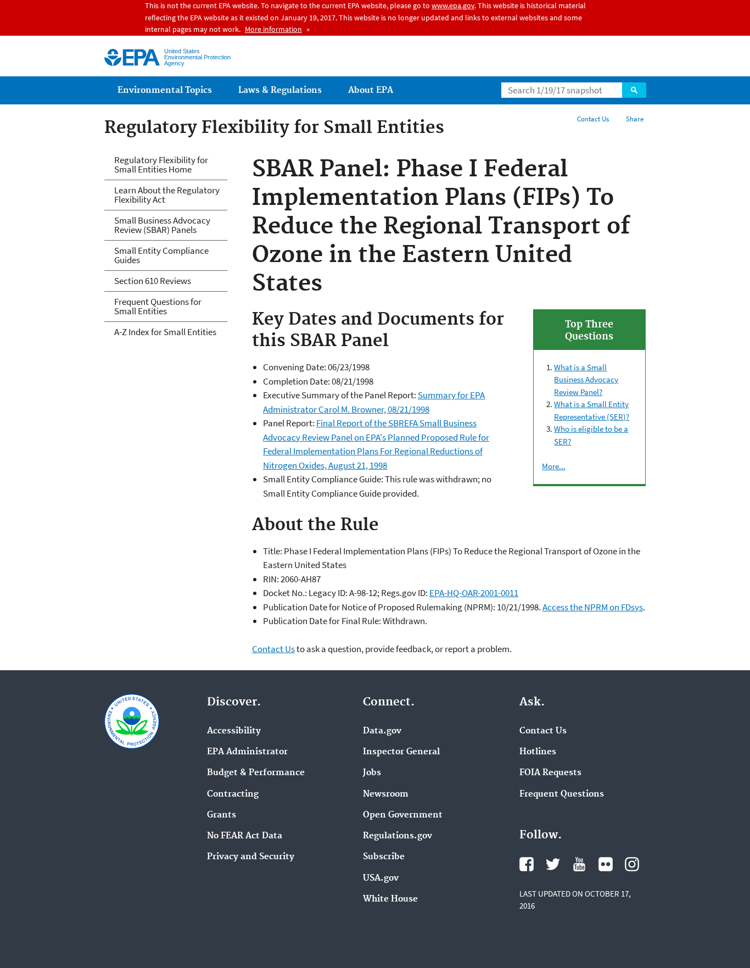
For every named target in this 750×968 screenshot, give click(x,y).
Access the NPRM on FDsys (592, 607)
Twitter (553, 864)
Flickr (605, 864)
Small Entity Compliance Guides (161, 255)
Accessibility (234, 731)
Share (634, 119)
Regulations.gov (397, 836)
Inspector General (401, 752)
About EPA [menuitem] (370, 90)
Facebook (526, 864)
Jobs (372, 773)
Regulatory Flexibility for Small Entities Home (161, 164)
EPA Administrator (247, 752)
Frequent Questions (561, 794)
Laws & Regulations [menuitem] (280, 90)
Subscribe (384, 857)
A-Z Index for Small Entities (165, 332)
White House (390, 899)
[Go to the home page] (132, 57)
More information (273, 29)
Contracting (233, 794)
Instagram (632, 864)
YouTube (579, 864)
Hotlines (537, 752)
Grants (221, 815)
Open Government (403, 815)
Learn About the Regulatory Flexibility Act (167, 194)
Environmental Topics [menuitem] (164, 90)
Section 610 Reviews (152, 281)
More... (554, 466)
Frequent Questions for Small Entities (158, 306)
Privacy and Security (250, 857)
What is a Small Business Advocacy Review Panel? (586, 379)
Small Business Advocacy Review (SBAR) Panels (162, 225)
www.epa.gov (453, 5)
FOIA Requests (550, 773)
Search (634, 90)
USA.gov (381, 878)
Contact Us (593, 119)
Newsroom (385, 794)
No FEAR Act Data (244, 836)
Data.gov (382, 731)
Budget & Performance (256, 773)
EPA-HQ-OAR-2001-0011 (473, 593)
